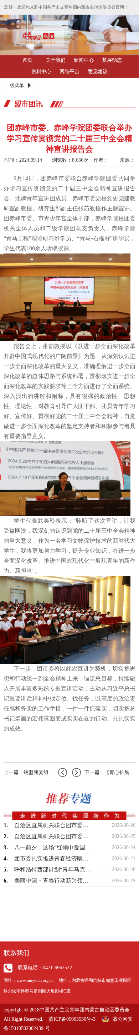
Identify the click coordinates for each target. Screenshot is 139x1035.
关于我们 (56, 60)
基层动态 (112, 60)
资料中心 (41, 71)
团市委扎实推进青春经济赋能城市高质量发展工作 (53, 858)
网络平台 (69, 71)
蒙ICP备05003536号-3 (72, 1019)
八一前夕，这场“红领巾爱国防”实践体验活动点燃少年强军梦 (53, 847)
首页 (27, 60)
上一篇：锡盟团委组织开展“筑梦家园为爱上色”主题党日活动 (35, 772)
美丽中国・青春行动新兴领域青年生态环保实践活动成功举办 (53, 881)
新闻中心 (84, 60)
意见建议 (98, 71)
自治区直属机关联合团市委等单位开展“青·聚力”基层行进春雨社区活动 (53, 825)
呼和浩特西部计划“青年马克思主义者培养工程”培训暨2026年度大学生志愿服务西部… (53, 869)
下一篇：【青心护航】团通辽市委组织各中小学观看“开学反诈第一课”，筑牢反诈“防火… (109, 772)
